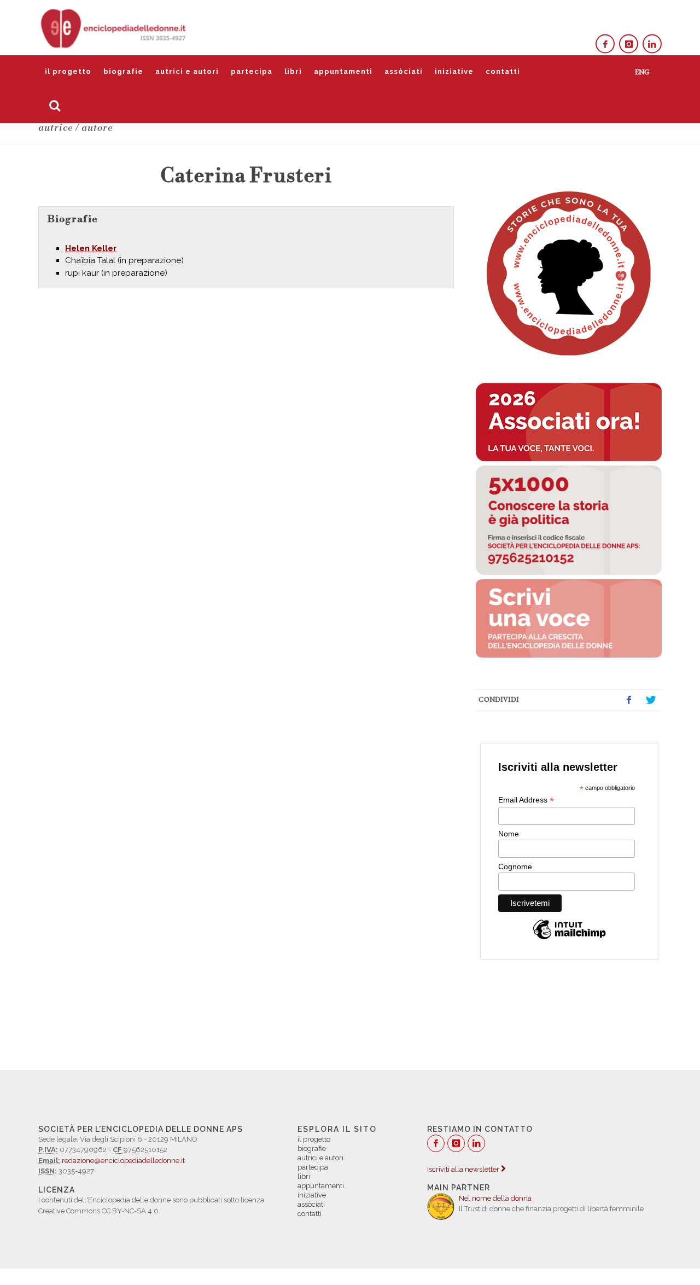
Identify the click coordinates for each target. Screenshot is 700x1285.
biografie (123, 71)
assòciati (403, 71)
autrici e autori (187, 71)
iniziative (454, 71)
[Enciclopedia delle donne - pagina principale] (114, 27)
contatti (503, 71)
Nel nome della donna (495, 1198)
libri (293, 71)
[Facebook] (605, 44)
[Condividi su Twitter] (651, 700)
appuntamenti (343, 71)
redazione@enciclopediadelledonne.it (123, 1160)
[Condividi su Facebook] (629, 700)
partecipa (251, 71)
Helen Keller (90, 248)
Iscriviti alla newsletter (464, 1169)
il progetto (68, 71)
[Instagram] (628, 44)
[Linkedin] (652, 44)
